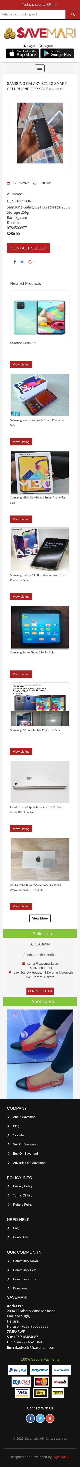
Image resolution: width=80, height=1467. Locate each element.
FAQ (16, 1228)
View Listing (21, 364)
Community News (25, 1261)
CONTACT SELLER (28, 248)
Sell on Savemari (25, 1144)
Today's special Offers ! (40, 4)
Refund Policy (22, 1204)
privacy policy (22, 1186)
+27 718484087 (25, 1337)
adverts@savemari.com (36, 1347)
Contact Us (21, 1237)
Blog (16, 1126)
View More (40, 918)
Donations (20, 1288)
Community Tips (24, 1279)
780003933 (39, 1326)
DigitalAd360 (61, 1457)
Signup (49, 46)
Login (31, 46)
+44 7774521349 (28, 1342)
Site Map (19, 1135)
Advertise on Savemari (29, 1162)
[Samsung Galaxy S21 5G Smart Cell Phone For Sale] (27, 133)
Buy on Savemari (25, 1153)
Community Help (24, 1270)
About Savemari (24, 1117)
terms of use (22, 1195)
